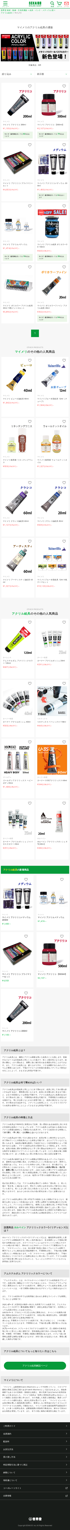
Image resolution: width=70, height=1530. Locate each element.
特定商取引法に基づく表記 (15, 1465)
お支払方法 (8, 1449)
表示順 (40, 74)
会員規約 (7, 1434)
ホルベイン (20, 1227)
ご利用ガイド (9, 1426)
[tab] (17, 74)
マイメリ (21, 351)
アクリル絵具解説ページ (35, 1365)
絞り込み (6, 74)
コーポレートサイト (12, 1488)
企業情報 (7, 1496)
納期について (9, 1472)
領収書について (10, 1480)
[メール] (66, 4)
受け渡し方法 (9, 1457)
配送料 (6, 1441)
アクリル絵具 (21, 613)
